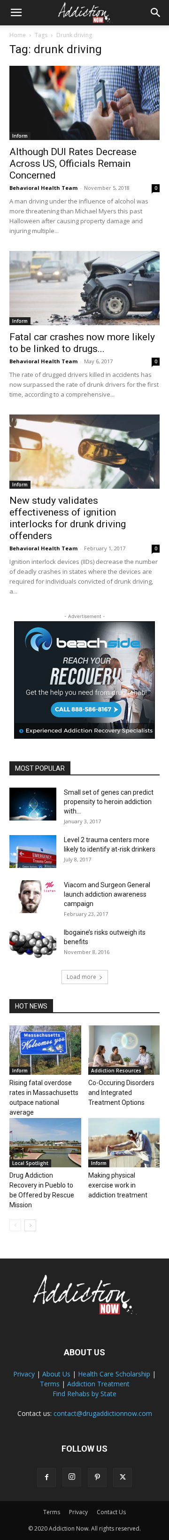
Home (17, 35)
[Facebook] (46, 1477)
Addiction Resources (116, 1070)
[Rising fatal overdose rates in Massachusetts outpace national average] (45, 1050)
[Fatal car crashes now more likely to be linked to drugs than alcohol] (84, 288)
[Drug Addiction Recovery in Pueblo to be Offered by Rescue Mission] (45, 1142)
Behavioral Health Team (43, 187)
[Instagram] (71, 1477)
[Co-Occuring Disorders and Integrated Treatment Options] (124, 1050)
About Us (56, 1373)
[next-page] (30, 1225)
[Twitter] (122, 1477)
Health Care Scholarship (114, 1373)
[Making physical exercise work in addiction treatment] (124, 1142)
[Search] (156, 12)
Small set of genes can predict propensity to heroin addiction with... (109, 802)
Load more (81, 977)
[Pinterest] (97, 1477)
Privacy (24, 1373)
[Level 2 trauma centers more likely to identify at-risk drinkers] (32, 851)
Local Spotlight (30, 1163)
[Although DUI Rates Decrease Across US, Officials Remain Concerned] (84, 103)
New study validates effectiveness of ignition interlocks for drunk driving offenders (67, 518)
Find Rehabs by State (84, 1393)
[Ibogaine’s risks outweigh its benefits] (32, 944)
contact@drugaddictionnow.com (103, 1413)
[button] (16, 12)
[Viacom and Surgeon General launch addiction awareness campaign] (32, 896)
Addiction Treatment (98, 1383)
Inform (20, 136)
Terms (50, 1383)
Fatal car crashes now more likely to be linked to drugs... (82, 342)
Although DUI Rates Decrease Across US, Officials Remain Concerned (73, 163)
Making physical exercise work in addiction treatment (117, 1185)
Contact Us (111, 1512)
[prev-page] (15, 1225)
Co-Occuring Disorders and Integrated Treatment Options (121, 1092)
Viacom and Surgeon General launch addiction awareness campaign (107, 894)
